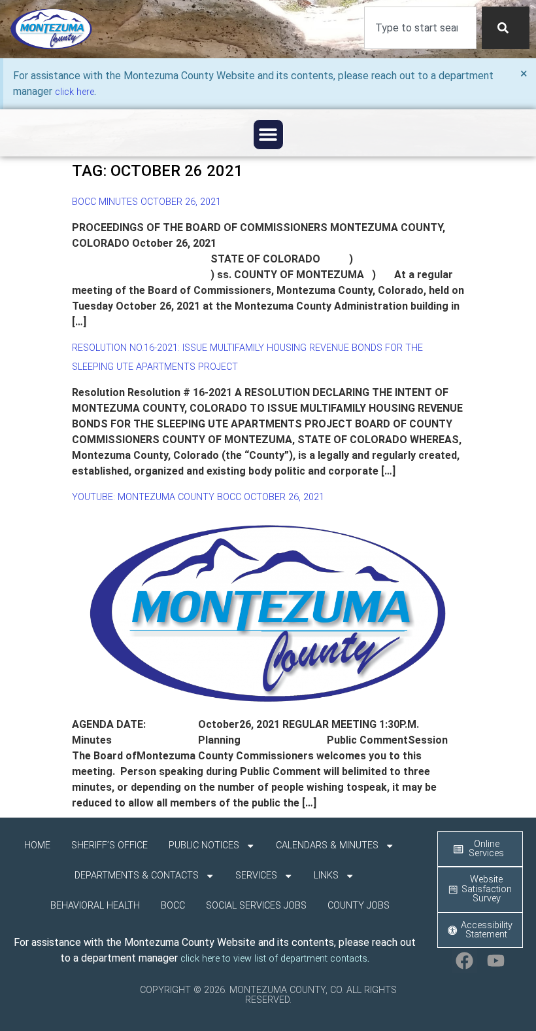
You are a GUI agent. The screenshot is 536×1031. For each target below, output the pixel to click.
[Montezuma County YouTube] (496, 960)
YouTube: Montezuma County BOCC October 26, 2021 (198, 497)
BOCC (173, 905)
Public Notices (204, 845)
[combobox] (420, 28)
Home (37, 845)
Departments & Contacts (137, 875)
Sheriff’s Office (109, 845)
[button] (268, 134)
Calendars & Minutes (327, 845)
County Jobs (358, 905)
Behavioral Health (95, 905)
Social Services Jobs (256, 905)
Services (256, 875)
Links (326, 875)
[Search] (505, 28)
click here (74, 92)
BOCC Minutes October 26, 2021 (146, 202)
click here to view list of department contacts (273, 958)
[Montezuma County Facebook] (464, 960)
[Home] (51, 29)
